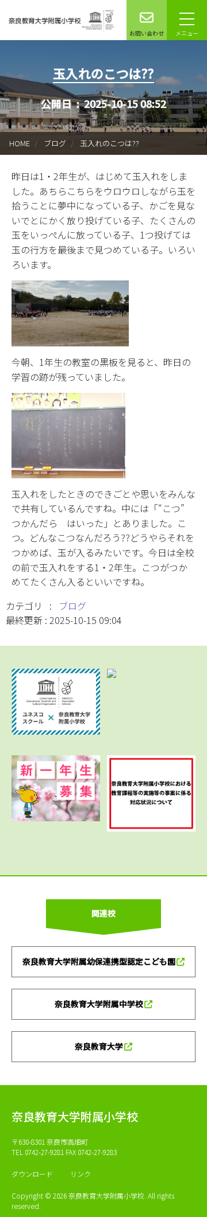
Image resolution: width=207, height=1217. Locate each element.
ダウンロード (32, 1174)
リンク (80, 1174)
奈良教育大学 (99, 1046)
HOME (19, 143)
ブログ (55, 143)
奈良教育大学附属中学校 (99, 1003)
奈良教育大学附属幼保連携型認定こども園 (98, 961)
